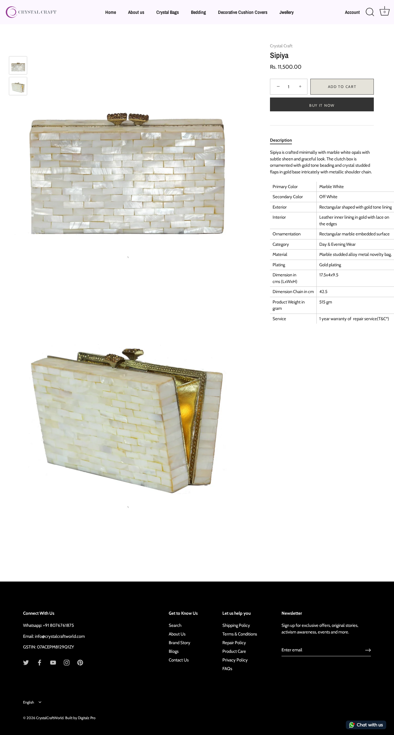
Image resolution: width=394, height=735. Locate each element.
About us (136, 12)
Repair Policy (234, 642)
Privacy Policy (235, 660)
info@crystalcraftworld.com (60, 636)
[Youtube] (53, 662)
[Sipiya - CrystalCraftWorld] (18, 65)
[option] (18, 66)
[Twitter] (26, 662)
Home (110, 12)
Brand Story (179, 642)
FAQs (227, 668)
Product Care (234, 651)
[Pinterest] (80, 662)
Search (175, 625)
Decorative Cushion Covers (242, 12)
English (28, 702)
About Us (177, 634)
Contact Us (179, 660)
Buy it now (322, 105)
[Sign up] (368, 650)
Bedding (198, 12)
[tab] (284, 140)
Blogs (174, 651)
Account (352, 12)
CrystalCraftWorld (49, 718)
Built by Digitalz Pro (80, 718)
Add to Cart (342, 87)
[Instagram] (67, 662)
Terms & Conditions (239, 634)
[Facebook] (39, 662)
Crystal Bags (167, 12)
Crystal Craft (281, 45)
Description (281, 140)
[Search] (369, 12)
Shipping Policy (236, 625)
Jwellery (286, 12)
